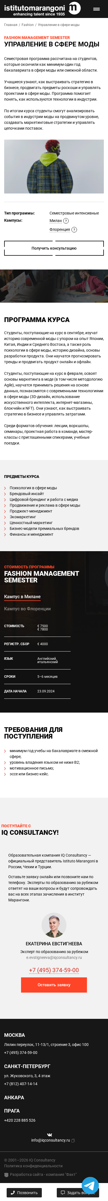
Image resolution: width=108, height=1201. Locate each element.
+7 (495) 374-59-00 (54, 970)
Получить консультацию (54, 248)
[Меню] (96, 9)
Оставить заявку (54, 984)
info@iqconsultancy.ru (50, 1140)
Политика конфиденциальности (33, 1166)
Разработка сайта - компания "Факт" (43, 1174)
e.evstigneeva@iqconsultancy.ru (54, 957)
